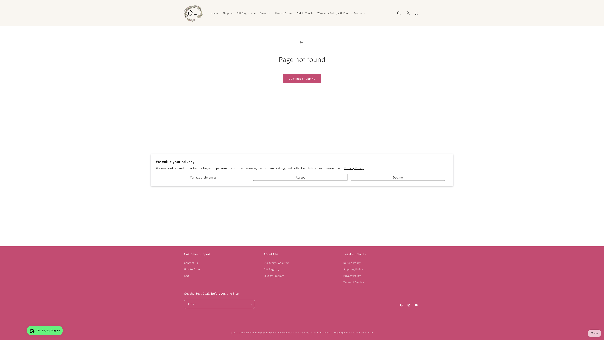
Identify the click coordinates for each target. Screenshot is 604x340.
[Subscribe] (250, 304)
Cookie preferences (363, 332)
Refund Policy (352, 263)
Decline (398, 177)
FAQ (186, 276)
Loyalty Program (274, 276)
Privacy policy (302, 332)
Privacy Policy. (354, 168)
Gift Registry (271, 269)
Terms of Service (353, 282)
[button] (227, 13)
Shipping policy (342, 332)
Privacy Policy (352, 276)
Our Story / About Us (276, 263)
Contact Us (191, 263)
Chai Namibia (246, 332)
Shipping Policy (353, 269)
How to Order (192, 269)
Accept (300, 177)
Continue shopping (302, 78)
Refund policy (284, 332)
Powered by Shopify (263, 332)
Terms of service (321, 332)
